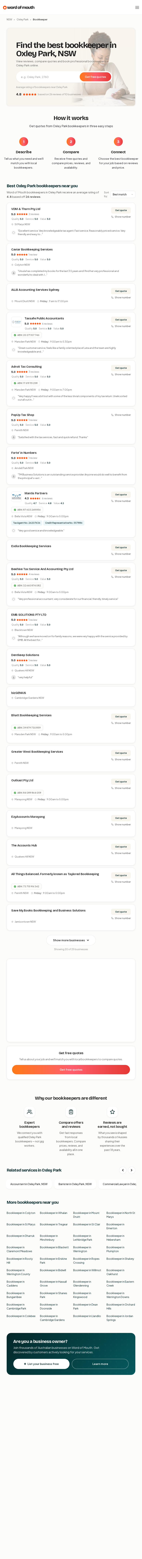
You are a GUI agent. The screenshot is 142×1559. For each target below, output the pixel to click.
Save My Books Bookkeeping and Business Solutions (48, 910)
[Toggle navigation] (137, 7)
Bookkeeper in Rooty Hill (20, 1260)
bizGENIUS (18, 693)
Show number (123, 216)
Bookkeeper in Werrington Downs (117, 1295)
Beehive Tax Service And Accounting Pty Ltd (42, 569)
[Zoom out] (130, 969)
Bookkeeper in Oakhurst (115, 1272)
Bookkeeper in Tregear (54, 1224)
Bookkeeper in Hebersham (115, 1237)
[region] (71, 1000)
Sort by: (106, 194)
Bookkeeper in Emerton (115, 1226)
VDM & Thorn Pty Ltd (25, 209)
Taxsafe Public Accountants (44, 318)
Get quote (121, 210)
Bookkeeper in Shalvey (120, 1258)
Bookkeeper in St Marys (21, 1224)
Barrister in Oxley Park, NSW (75, 1184)
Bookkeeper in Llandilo (87, 1316)
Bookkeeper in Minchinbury (49, 1237)
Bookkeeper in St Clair (86, 1224)
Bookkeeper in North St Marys (120, 1214)
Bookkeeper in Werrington (82, 1249)
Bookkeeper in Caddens (16, 1283)
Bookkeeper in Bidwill (53, 1270)
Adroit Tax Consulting (26, 366)
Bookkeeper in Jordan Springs (119, 1317)
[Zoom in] (130, 963)
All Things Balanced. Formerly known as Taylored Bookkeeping (55, 874)
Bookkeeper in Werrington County (18, 1272)
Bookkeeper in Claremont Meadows (19, 1249)
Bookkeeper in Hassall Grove (53, 1283)
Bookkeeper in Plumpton (115, 1249)
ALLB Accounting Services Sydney (35, 290)
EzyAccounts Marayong (28, 817)
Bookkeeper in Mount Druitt (86, 1214)
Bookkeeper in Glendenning (82, 1283)
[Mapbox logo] (16, 1038)
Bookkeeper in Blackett (54, 1247)
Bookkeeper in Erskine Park (53, 1260)
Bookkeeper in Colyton (21, 1212)
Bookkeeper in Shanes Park (53, 1295)
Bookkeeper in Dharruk (21, 1235)
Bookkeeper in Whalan (53, 1212)
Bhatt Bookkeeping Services (31, 715)
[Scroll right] (131, 1170)
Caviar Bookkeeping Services (32, 249)
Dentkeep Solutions (25, 655)
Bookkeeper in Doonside (49, 1306)
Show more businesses (69, 940)
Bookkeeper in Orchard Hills (120, 1306)
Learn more (100, 1363)
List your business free (43, 1363)
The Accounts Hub (24, 845)
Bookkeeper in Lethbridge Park (82, 1237)
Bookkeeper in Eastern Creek (120, 1283)
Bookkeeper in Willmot (87, 1270)
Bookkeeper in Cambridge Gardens (52, 1317)
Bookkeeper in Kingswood (82, 1295)
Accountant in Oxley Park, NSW (29, 1184)
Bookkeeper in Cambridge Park (16, 1306)
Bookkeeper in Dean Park (85, 1306)
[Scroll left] (122, 1170)
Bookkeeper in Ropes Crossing (86, 1260)
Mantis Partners (36, 493)
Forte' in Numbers (24, 453)
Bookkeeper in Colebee (21, 1316)
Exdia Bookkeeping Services (31, 546)
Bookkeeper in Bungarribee (16, 1295)
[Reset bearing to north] (130, 974)
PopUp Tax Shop (22, 415)
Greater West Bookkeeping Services (37, 751)
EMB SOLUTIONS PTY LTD (28, 614)
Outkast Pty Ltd (22, 780)
